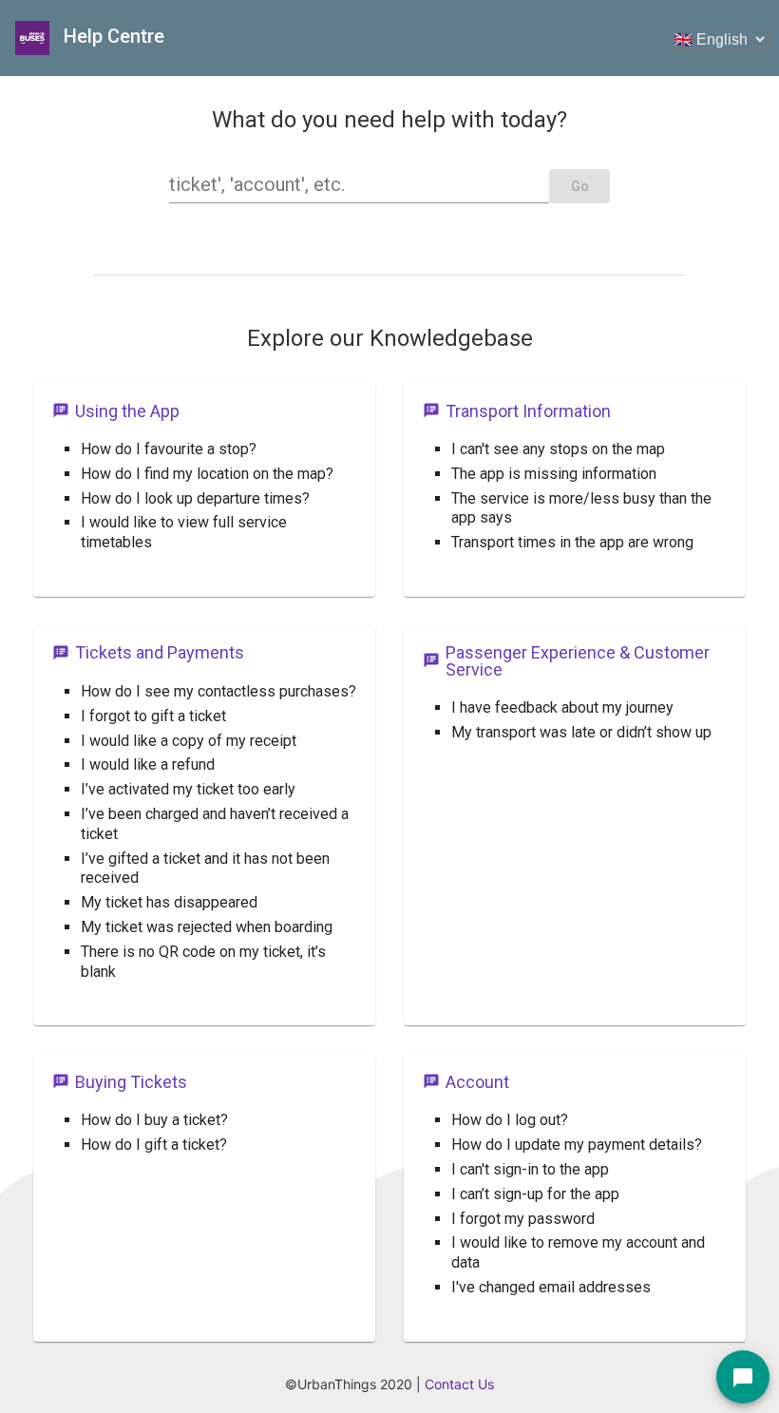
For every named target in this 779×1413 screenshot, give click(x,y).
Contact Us (459, 1384)
